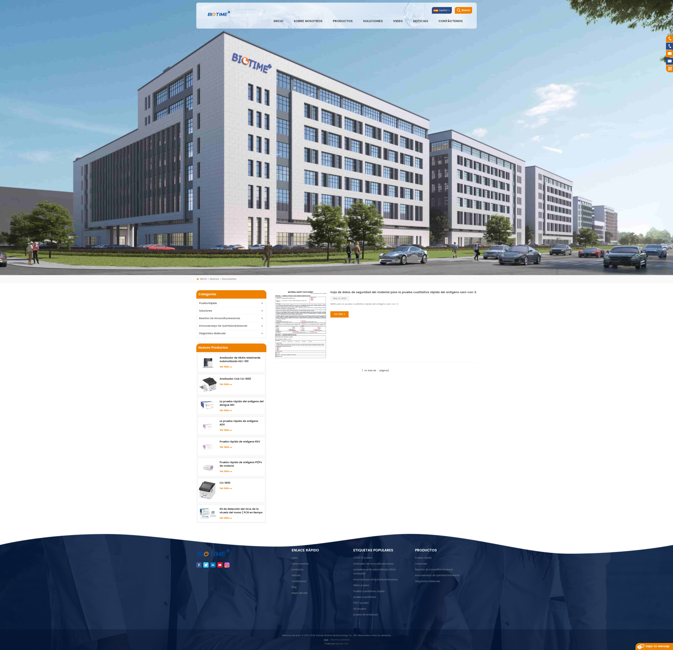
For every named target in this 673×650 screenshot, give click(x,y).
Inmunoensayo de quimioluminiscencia (223, 326)
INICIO (278, 21)
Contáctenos (451, 21)
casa (294, 558)
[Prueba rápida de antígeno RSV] (208, 446)
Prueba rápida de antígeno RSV (240, 442)
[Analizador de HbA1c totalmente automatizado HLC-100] (208, 363)
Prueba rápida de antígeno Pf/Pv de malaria (241, 464)
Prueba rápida (208, 303)
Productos (343, 21)
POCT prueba (361, 603)
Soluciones (373, 21)
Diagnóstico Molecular (212, 333)
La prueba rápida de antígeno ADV (239, 422)
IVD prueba (359, 609)
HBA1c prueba (361, 585)
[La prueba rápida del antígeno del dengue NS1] (208, 405)
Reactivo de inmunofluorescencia (219, 318)
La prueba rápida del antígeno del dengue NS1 (242, 403)
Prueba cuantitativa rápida (369, 591)
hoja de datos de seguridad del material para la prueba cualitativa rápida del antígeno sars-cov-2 (403, 292)
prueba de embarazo (365, 615)
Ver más (338, 314)
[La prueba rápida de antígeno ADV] (208, 426)
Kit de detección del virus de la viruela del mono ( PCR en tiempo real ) (241, 510)
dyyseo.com (342, 643)
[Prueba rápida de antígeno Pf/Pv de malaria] (208, 467)
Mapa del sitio (300, 593)
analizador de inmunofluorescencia (373, 564)
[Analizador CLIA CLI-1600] (208, 384)
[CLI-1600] (208, 490)
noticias (420, 21)
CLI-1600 (225, 483)
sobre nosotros (300, 564)
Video (398, 21)
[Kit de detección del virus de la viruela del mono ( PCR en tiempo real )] (208, 513)
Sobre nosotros (308, 21)
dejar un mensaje (657, 646)
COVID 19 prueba (362, 558)
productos (297, 570)
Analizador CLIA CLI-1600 (235, 379)
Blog (294, 587)
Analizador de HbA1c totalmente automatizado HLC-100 (240, 359)
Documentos (229, 279)
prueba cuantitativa (364, 597)
